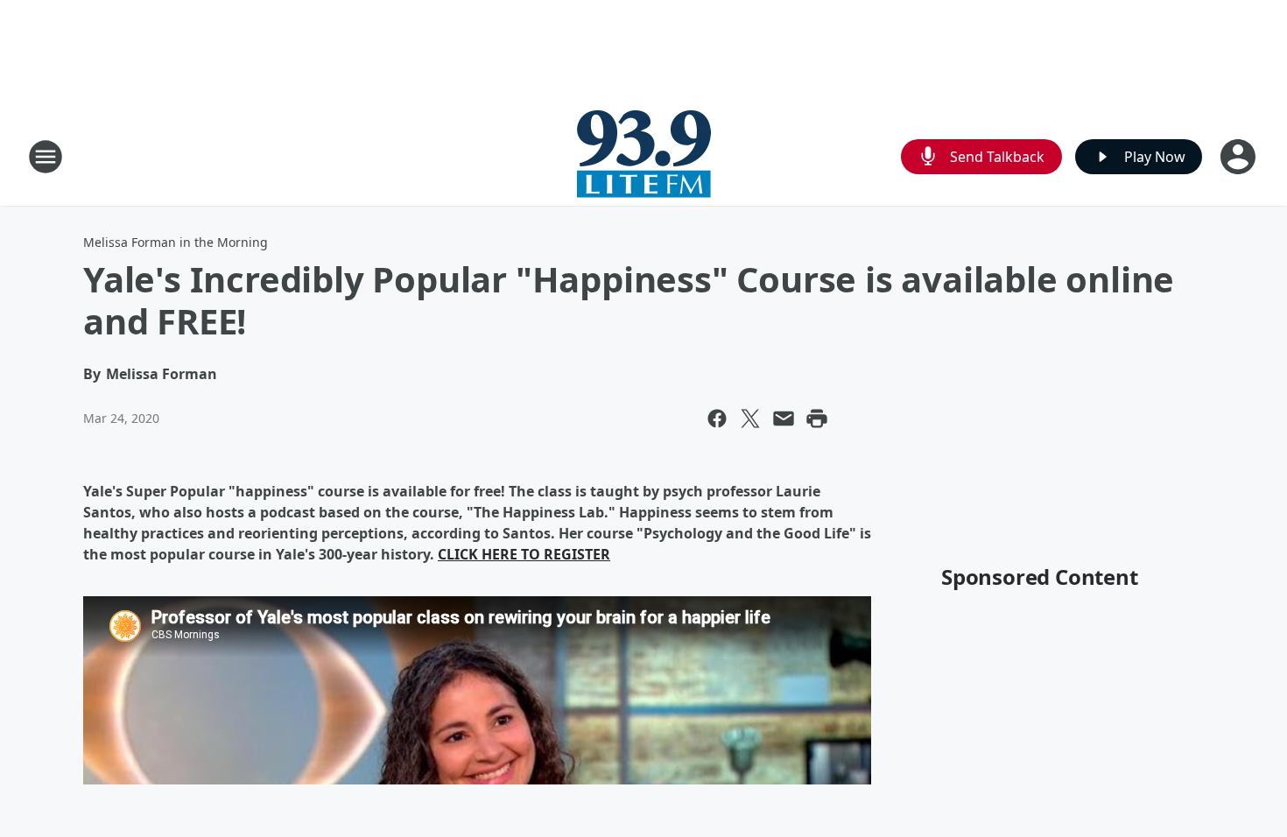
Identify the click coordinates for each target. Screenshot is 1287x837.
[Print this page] (817, 418)
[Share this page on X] (750, 418)
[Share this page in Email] (783, 418)
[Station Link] (644, 156)
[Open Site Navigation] (45, 156)
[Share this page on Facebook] (717, 418)
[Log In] (1239, 156)
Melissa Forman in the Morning (175, 242)
